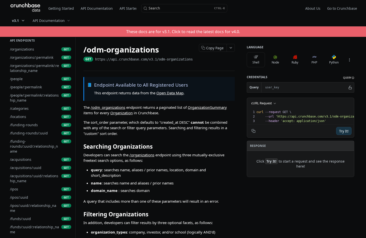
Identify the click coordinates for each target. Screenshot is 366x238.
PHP (314, 62)
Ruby (295, 62)
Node (275, 62)
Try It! (344, 131)
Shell (255, 62)
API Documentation (97, 8)
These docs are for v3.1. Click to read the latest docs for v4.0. (183, 31)
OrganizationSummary (207, 107)
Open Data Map (169, 92)
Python (334, 62)
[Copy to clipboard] (198, 60)
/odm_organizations (108, 107)
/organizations (141, 154)
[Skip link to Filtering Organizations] (80, 214)
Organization (121, 112)
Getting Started (61, 8)
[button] (348, 78)
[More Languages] (349, 59)
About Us (312, 8)
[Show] (350, 87)
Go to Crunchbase (342, 8)
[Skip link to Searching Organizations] (80, 146)
